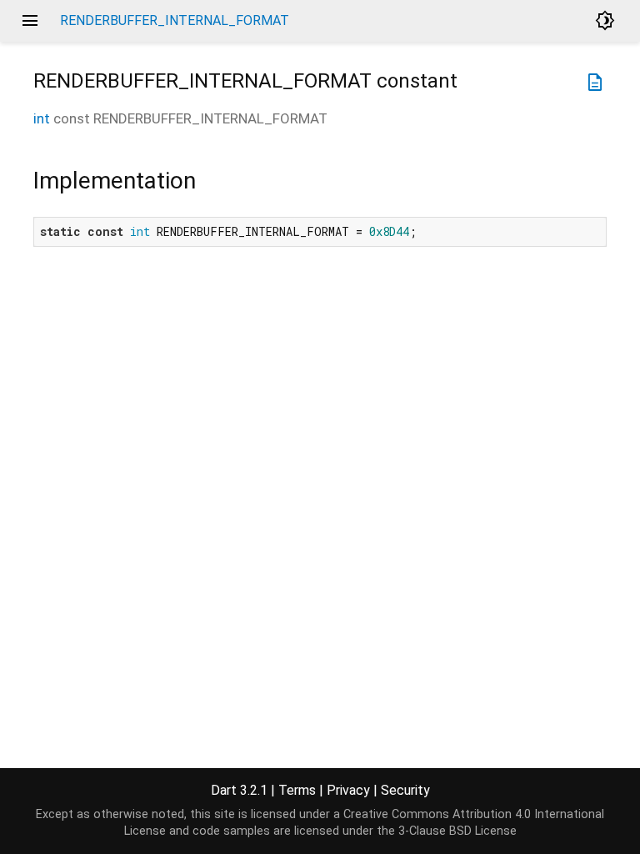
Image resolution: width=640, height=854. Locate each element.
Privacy (348, 790)
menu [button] (30, 21)
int (41, 118)
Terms (297, 790)
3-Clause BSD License (457, 831)
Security (405, 790)
